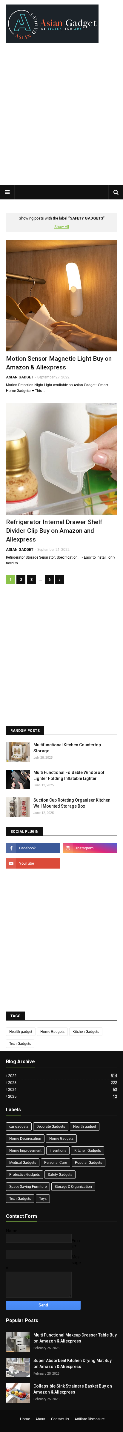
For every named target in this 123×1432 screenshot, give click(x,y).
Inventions (58, 1150)
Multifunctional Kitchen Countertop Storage (67, 747)
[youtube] (33, 863)
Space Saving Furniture (28, 1187)
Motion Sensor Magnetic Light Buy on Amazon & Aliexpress (59, 363)
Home (25, 1419)
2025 (62, 1096)
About (40, 1419)
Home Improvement (25, 1150)
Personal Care (55, 1162)
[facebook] (33, 848)
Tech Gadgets (20, 1044)
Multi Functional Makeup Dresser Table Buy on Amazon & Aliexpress (75, 1338)
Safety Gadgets (60, 1175)
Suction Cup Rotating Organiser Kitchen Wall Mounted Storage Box (71, 803)
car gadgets (18, 1126)
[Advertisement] (61, 116)
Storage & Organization (73, 1187)
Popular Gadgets (88, 1162)
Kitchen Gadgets (86, 1032)
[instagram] (90, 848)
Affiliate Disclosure (89, 1419)
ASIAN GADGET (19, 377)
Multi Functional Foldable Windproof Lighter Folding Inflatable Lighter (68, 775)
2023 (62, 1082)
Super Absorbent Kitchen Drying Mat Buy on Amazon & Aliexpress (72, 1363)
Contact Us (60, 1419)
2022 (62, 1075)
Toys (43, 1199)
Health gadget (20, 1032)
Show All (61, 226)
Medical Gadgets (22, 1162)
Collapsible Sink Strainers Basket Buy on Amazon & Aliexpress (72, 1389)
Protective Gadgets (24, 1175)
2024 (62, 1089)
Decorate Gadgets (50, 1126)
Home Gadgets (52, 1032)
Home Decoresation (25, 1138)
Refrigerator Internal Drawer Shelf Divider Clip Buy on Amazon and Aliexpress (54, 530)
